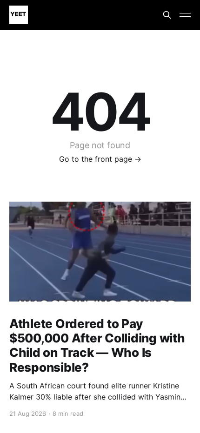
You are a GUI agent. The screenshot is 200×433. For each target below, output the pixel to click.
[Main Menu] (185, 15)
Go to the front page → (100, 159)
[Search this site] (167, 14)
